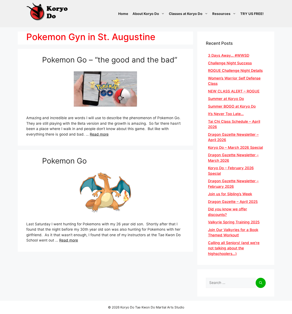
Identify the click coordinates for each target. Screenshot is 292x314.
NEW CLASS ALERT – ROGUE (234, 91)
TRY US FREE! (252, 14)
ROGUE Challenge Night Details (235, 70)
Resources (221, 14)
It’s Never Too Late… (226, 114)
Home (123, 14)
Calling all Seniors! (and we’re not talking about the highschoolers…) (234, 248)
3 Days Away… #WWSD (228, 55)
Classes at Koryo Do (185, 14)
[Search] (261, 283)
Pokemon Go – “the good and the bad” (109, 59)
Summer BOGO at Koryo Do (232, 106)
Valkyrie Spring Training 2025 (234, 222)
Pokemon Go (64, 160)
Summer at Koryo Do (226, 99)
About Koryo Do (146, 14)
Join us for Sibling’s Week (230, 194)
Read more (99, 134)
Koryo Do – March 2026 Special (235, 147)
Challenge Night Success (230, 63)
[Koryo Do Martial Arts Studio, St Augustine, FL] (47, 10)
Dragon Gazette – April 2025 (233, 202)
